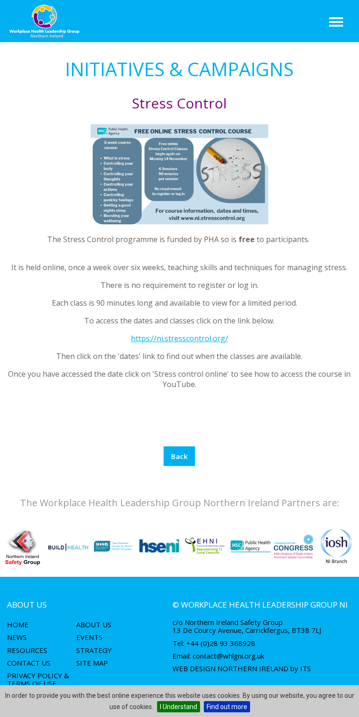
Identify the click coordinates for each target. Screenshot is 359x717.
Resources (27, 650)
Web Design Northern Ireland (230, 668)
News (17, 637)
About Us (93, 624)
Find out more (227, 706)
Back (179, 456)
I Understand (178, 706)
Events (89, 637)
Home (18, 624)
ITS (305, 668)
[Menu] (336, 22)
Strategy (94, 650)
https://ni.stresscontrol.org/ (179, 338)
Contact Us (28, 662)
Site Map (92, 662)
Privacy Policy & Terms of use (38, 679)
